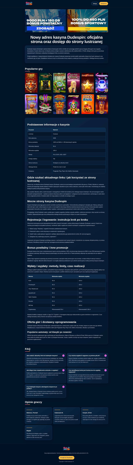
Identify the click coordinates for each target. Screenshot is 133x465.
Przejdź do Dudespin (66, 457)
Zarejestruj (104, 3)
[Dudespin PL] (29, 3)
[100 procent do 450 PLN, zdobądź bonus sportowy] (87, 20)
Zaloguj (95, 3)
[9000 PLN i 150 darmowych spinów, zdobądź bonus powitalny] (45, 20)
